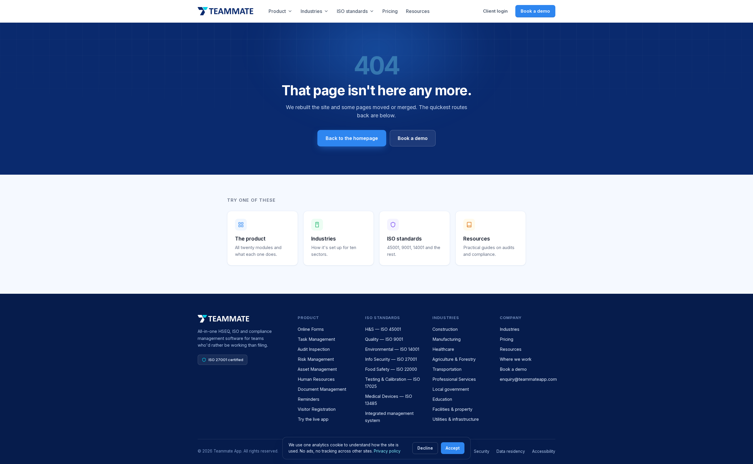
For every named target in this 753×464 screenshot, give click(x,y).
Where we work (516, 359)
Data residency (511, 451)
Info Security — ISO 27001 (391, 359)
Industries (311, 11)
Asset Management (317, 369)
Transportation (447, 369)
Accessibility (543, 451)
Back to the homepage (352, 138)
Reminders (308, 399)
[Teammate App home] (225, 11)
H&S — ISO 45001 (383, 329)
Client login (495, 11)
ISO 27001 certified (226, 359)
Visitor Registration (317, 409)
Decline (425, 448)
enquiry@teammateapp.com (528, 379)
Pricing (390, 11)
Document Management (322, 389)
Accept (453, 448)
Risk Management (316, 359)
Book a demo (535, 11)
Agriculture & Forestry (454, 359)
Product (277, 11)
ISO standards (352, 11)
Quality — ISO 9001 (384, 339)
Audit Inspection (314, 349)
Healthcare (443, 349)
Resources (417, 11)
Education (442, 399)
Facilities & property (452, 409)
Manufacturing (446, 339)
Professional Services (454, 379)
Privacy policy (387, 451)
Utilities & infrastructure (455, 419)
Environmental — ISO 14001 (392, 349)
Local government (450, 389)
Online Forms (311, 329)
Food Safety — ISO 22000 (391, 369)
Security (481, 451)
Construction (445, 329)
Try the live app (313, 419)
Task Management (316, 339)
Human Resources (316, 379)
